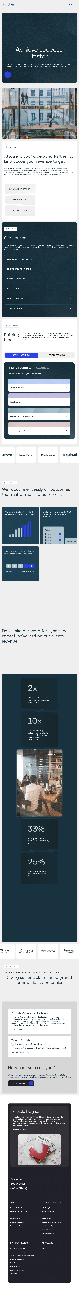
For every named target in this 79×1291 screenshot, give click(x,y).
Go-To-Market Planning (17, 1252)
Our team (44, 1248)
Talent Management (48, 1229)
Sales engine (42, 368)
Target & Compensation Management (22, 1255)
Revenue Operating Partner (18, 1211)
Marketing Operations (17, 1259)
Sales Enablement (47, 1215)
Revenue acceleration (21, 355)
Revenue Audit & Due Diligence (19, 1208)
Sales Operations (15, 1263)
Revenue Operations (48, 1233)
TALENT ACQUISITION (15, 308)
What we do (19, 200)
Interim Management (17, 1222)
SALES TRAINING (13, 288)
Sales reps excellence (20, 368)
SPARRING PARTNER (15, 298)
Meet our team (19, 210)
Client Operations (15, 1266)
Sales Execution (46, 1218)
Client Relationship (47, 1226)
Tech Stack (13, 1274)
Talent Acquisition (16, 1226)
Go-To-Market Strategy (17, 1248)
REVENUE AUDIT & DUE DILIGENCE (20, 259)
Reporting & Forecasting (18, 1270)
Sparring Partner (15, 1218)
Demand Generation (48, 1211)
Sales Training (14, 1215)
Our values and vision (19, 189)
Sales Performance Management (52, 1222)
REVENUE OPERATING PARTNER (19, 269)
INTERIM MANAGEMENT (16, 279)
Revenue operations (57, 355)
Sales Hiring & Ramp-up (49, 1208)
